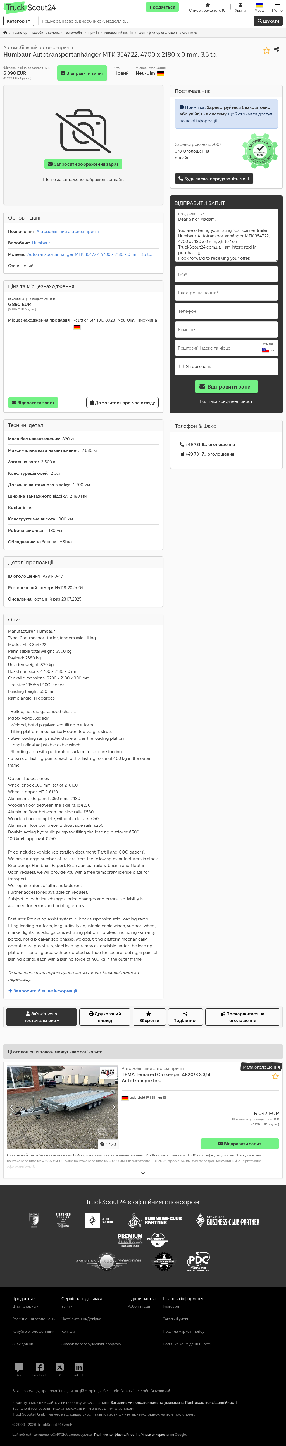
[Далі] (113, 1107)
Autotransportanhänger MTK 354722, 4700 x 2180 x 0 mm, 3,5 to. (89, 254)
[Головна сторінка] (5, 32)
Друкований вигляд (107, 1017)
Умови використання (157, 1434)
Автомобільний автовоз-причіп (68, 231)
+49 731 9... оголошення (210, 444)
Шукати (270, 21)
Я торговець (198, 366)
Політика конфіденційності (226, 401)
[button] (277, 7)
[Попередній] (12, 1107)
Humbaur (41, 242)
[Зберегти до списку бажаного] (266, 50)
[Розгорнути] (143, 1173)
